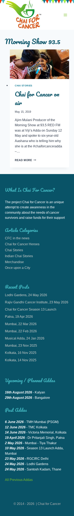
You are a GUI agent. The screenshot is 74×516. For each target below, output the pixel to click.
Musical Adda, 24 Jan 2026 (24, 338)
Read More (25, 160)
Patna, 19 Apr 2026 (19, 316)
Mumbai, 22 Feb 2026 (21, 331)
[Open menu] (65, 15)
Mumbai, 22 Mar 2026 (21, 324)
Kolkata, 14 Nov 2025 (20, 360)
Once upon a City (17, 267)
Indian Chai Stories (19, 256)
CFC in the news (17, 238)
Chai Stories (23, 85)
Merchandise (14, 262)
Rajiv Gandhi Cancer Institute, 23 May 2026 (36, 302)
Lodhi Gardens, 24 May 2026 (26, 295)
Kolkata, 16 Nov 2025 (20, 352)
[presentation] (39, 64)
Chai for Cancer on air (37, 98)
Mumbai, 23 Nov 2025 (21, 345)
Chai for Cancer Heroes (22, 244)
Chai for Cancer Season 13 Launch (30, 309)
